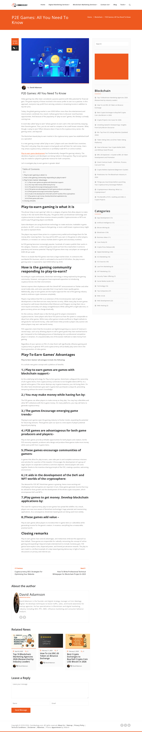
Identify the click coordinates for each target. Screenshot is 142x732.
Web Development (103, 301)
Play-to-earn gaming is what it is (35, 175)
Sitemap (69, 725)
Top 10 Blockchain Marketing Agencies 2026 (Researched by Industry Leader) (23, 658)
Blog (115, 5)
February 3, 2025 (74, 651)
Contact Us (105, 5)
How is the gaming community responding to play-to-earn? (45, 178)
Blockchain (98, 17)
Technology (101, 286)
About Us (61, 725)
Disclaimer (31, 727)
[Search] (130, 5)
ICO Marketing (102, 257)
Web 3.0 (100, 296)
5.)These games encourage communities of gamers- (43, 191)
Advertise (40, 727)
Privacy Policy (79, 725)
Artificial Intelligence (104, 223)
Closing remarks (30, 201)
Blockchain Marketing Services (84, 5)
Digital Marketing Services (58, 5)
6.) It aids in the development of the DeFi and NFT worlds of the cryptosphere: (51, 194)
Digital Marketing (103, 252)
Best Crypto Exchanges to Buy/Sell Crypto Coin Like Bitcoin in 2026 (77, 658)
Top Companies (102, 291)
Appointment (56, 727)
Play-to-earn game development (33, 153)
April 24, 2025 (19, 651)
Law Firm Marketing (104, 267)
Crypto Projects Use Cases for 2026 (109, 120)
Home (43, 5)
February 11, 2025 (47, 650)
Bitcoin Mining (102, 228)
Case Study (101, 242)
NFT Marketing (102, 271)
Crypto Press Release (104, 247)
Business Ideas (102, 237)
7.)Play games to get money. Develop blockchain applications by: (47, 196)
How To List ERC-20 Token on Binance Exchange (49, 656)
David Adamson (36, 87)
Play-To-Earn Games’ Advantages (35, 180)
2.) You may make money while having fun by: (41, 185)
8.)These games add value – (35, 198)
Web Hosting (101, 306)
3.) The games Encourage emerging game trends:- (42, 187)
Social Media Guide (104, 281)
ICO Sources (101, 262)
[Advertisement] (112, 67)
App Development (103, 218)
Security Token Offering (105, 276)
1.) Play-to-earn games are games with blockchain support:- (45, 182)
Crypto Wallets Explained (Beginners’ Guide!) (112, 170)
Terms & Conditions (18, 727)
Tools (122, 5)
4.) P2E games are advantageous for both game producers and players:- (49, 189)
